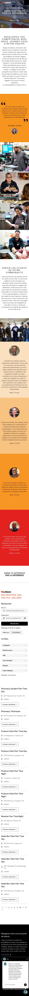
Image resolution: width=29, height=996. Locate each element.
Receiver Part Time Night (12, 816)
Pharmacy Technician (10, 711)
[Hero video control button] (1, 26)
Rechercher (14, 624)
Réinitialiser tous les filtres (8, 675)
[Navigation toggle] (26, 2)
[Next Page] (2, 909)
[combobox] (14, 618)
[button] (14, 645)
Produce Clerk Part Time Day (14, 731)
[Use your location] (25, 618)
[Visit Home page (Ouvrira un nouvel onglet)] (6, 2)
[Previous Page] (3, 907)
